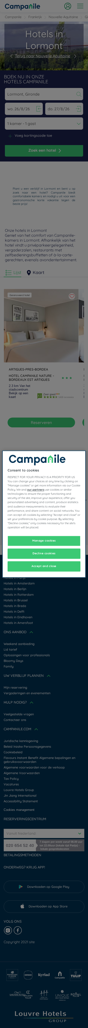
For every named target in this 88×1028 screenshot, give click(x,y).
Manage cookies (44, 540)
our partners (35, 490)
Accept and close (44, 566)
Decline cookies (44, 553)
